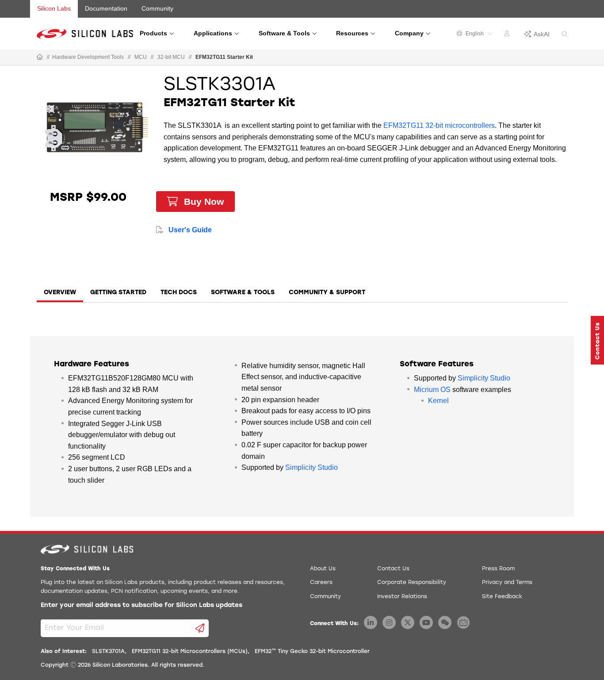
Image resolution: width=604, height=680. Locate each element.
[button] (597, 340)
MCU (140, 57)
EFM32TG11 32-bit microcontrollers (439, 125)
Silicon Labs (54, 8)
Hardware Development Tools (88, 57)
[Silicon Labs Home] (40, 57)
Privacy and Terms (507, 582)
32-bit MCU (171, 57)
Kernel (438, 400)
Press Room (498, 569)
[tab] (60, 295)
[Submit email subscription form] (200, 628)
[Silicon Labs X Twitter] (407, 622)
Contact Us (393, 569)
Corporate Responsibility (411, 582)
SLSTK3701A (108, 651)
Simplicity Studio (311, 467)
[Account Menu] (508, 35)
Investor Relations (402, 596)
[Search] (564, 34)
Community (157, 8)
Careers (321, 582)
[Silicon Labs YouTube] (426, 622)
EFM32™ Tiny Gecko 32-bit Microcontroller (312, 651)
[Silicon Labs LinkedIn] (370, 622)
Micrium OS (432, 389)
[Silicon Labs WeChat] (444, 622)
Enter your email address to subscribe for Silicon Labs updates (141, 605)
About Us (323, 569)
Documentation (106, 8)
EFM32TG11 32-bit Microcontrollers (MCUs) (190, 651)
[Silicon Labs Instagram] (389, 622)
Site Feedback (502, 596)
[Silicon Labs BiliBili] (463, 622)
